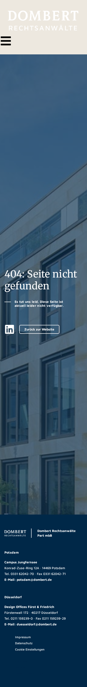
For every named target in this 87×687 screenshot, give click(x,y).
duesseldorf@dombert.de (37, 624)
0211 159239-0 (22, 618)
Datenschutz (23, 643)
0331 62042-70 (22, 574)
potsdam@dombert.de (34, 579)
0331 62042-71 (54, 574)
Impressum (23, 637)
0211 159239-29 (54, 618)
